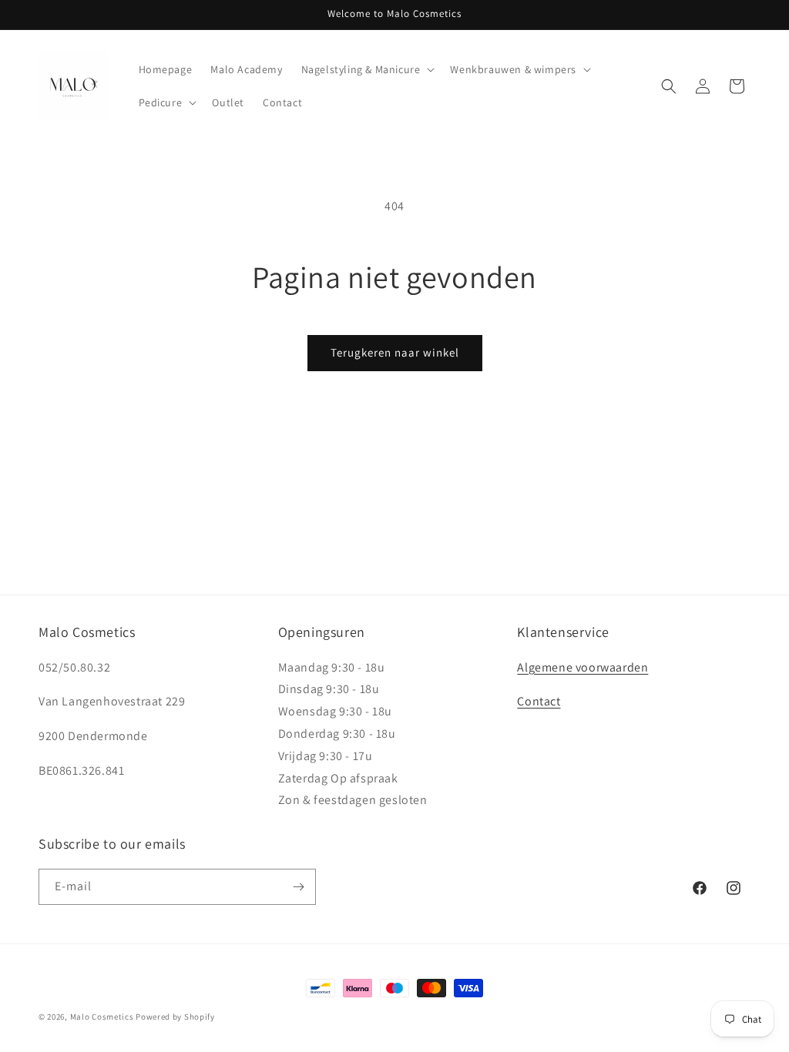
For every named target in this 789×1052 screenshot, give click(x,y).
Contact (538, 701)
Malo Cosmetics (102, 1016)
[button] (367, 69)
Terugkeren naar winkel (395, 352)
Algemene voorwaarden (582, 667)
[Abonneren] (298, 887)
